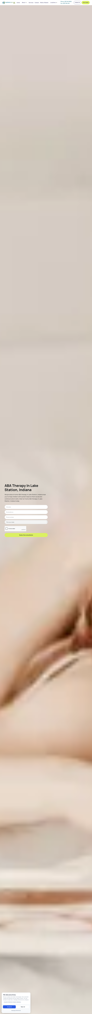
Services (31, 2)
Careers (37, 2)
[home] (8, 2)
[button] (24, 2)
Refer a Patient (44, 2)
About (23, 2)
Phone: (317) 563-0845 (66, 1)
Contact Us (77, 2)
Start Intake (85, 2)
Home (18, 2)
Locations (53, 2)
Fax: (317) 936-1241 (65, 3)
